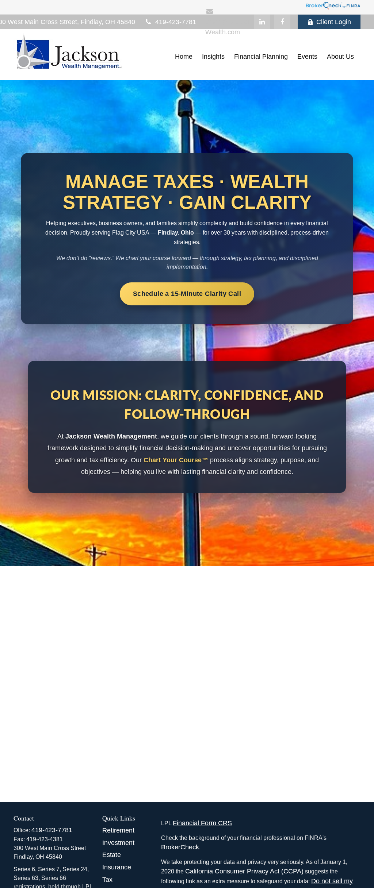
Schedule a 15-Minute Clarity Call (187, 293)
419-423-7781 (175, 22)
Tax (107, 879)
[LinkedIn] (262, 22)
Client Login (333, 22)
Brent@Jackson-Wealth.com (229, 27)
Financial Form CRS (202, 823)
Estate (111, 854)
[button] (183, 56)
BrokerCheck (180, 847)
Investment (118, 842)
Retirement (118, 830)
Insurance (116, 867)
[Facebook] (282, 22)
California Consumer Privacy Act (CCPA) (244, 871)
